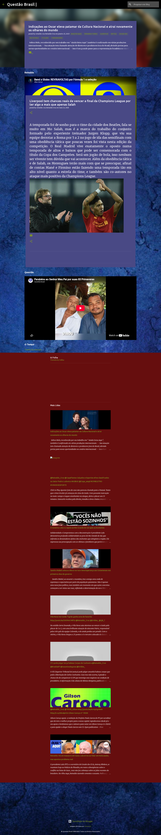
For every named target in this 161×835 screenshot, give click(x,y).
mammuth (88, 826)
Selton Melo (34, 38)
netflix (113, 34)
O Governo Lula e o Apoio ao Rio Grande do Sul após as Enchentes (77, 528)
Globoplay (104, 34)
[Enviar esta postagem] (31, 236)
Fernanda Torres (90, 34)
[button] (31, 113)
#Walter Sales (76, 34)
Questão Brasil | (22, 4)
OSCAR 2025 (123, 34)
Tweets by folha (57, 360)
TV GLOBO (45, 38)
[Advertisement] (80, 382)
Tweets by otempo (33, 349)
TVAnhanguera (56, 38)
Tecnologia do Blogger (82, 821)
